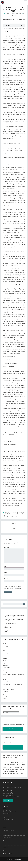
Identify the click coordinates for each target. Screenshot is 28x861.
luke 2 (15, 764)
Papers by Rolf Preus (14, 767)
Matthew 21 (8, 766)
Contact (4, 850)
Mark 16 (11, 516)
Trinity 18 (22, 773)
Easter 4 (15, 760)
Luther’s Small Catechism (8, 830)
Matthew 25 (16, 766)
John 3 (19, 762)
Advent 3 (9, 760)
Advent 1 (4, 760)
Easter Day (6, 516)
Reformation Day (15, 769)
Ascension (12, 760)
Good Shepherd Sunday (6, 762)
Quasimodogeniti (10, 769)
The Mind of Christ (14, 529)
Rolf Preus (18, 13)
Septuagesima (19, 771)
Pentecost (6, 769)
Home (4, 840)
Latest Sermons (14, 512)
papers (20, 766)
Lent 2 (11, 764)
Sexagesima (23, 771)
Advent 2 (7, 760)
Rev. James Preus (21, 769)
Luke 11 (17, 764)
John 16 (21, 762)
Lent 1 (9, 764)
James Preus (14, 762)
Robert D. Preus (5, 771)
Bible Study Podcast (7, 853)
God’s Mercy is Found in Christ (10, 623)
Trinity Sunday (5, 774)
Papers (4, 833)
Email (5, 572)
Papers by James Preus (8, 837)
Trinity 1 (8, 773)
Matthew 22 (12, 766)
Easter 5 (18, 760)
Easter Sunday (7, 512)
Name (5, 566)
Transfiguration (5, 773)
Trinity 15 (19, 773)
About (4, 843)
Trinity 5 (16, 773)
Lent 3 (13, 764)
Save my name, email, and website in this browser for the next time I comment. (13, 587)
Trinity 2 (11, 773)
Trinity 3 (14, 773)
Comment (6, 547)
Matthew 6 (4, 766)
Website (6, 578)
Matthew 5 (23, 764)
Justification (5, 764)
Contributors (5, 847)
